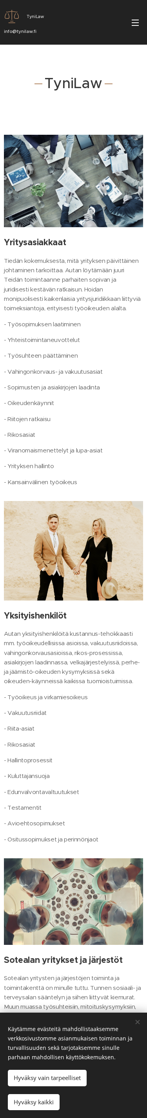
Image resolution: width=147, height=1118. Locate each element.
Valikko (135, 22)
